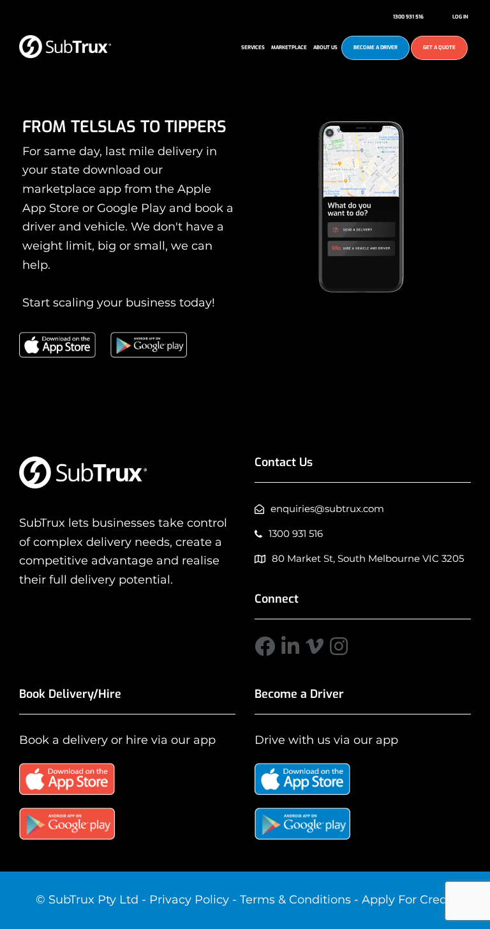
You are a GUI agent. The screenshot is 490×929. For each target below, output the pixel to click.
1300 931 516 (408, 16)
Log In (460, 16)
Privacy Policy (189, 900)
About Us (325, 47)
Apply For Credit (408, 900)
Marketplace (289, 47)
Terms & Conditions (295, 900)
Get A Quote (439, 47)
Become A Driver (375, 47)
